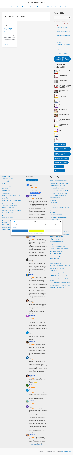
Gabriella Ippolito (32, 400)
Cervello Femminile (6, 193)
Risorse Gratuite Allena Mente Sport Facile (59, 272)
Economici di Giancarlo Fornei (56, 236)
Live (51, 6)
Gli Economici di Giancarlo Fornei (9, 205)
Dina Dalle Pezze (32, 384)
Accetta (20, 230)
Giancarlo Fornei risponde (7, 203)
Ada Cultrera (32, 236)
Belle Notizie (6, 29)
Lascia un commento (8, 28)
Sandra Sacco (32, 300)
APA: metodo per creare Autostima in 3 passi (59, 183)
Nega (36, 230)
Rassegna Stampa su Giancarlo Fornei (58, 267)
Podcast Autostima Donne (7, 217)
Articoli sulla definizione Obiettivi (60, 149)
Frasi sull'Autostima (59, 170)
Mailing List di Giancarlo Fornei (56, 251)
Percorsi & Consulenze (54, 261)
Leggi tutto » (6, 44)
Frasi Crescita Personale (55, 244)
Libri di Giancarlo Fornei (7, 212)
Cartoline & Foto (5, 192)
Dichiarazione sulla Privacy (37, 233)
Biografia (13, 6)
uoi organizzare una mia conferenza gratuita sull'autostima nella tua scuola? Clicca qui (62, 59)
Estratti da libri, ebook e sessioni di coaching (11, 200)
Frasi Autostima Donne (54, 243)
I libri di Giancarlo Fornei (55, 255)
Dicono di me (25, 6)
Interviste (42, 6)
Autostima (4, 183)
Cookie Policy (31, 233)
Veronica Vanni (32, 341)
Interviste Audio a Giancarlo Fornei (57, 268)
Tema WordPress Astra (66, 451)
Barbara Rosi (32, 315)
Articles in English (6, 180)
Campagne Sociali (6, 190)
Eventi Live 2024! (53, 204)
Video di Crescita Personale (61, 162)
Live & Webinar (5, 214)
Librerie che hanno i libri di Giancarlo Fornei (11, 210)
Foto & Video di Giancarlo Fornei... (57, 241)
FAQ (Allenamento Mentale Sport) (57, 238)
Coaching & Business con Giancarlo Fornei (11, 195)
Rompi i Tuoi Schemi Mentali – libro (10, 226)
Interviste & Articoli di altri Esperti (9, 209)
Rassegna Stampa (59, 166)
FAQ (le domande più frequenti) (56, 239)
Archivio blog (30, 176)
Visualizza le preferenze (53, 230)
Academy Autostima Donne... (56, 182)
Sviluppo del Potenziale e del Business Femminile (60, 282)
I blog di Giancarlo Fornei (55, 253)
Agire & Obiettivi (6, 176)
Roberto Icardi (32, 332)
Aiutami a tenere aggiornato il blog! (57, 185)
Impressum (42, 233)
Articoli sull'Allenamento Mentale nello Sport (60, 154)
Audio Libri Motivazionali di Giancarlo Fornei (59, 193)
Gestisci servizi (15, 227)
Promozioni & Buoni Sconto (8, 219)
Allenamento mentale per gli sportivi (57, 188)
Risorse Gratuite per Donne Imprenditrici (58, 273)
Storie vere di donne (6, 227)
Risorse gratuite (5, 224)
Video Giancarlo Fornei (7, 231)
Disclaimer (32, 6)
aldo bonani (31, 259)
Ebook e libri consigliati (7, 198)
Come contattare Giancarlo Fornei (57, 216)
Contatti (18, 6)
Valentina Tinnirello (33, 406)
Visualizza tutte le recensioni (36, 444)
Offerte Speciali (53, 260)
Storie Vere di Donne (32, 180)
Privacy (56, 6)
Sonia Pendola (32, 434)
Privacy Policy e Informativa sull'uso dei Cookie (60, 265)
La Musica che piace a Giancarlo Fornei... (58, 256)
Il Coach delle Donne (36, 2)
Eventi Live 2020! (53, 202)
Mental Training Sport (54, 258)
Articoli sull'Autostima (60, 144)
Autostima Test (53, 205)
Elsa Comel (31, 274)
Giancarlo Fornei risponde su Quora (57, 246)
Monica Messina (32, 195)
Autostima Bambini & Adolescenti (9, 185)
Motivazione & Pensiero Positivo (9, 215)
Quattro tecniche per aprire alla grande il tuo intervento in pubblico (63, 37)
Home (8, 6)
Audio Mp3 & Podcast (7, 181)
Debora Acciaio (32, 375)
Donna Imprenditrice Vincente (8, 197)
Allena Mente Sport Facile (7, 178)
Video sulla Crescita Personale (56, 284)
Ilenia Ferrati (31, 389)
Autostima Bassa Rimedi (55, 197)
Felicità (3, 202)
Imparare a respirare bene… (9, 25)
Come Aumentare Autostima (56, 214)
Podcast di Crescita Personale (61, 158)
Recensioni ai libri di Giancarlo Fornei (10, 220)
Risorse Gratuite (63, 6)
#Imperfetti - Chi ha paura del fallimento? (58, 180)
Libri (48, 6)
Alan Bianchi (31, 357)
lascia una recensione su (34, 192)
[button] (60, 221)
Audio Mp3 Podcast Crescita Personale (58, 195)
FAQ (38, 6)
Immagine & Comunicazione (8, 207)
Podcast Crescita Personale (55, 263)
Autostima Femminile (6, 186)
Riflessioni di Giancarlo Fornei (8, 222)
